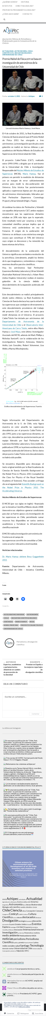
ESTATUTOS (7, 6)
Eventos (36, 924)
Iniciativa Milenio (23, 53)
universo (13, 951)
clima (24, 911)
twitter (11, 948)
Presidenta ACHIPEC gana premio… (24, 994)
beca (24, 905)
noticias (7, 939)
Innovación (18, 930)
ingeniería (28, 927)
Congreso (5, 914)
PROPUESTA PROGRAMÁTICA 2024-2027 (18, 10)
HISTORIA (25, 2)
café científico (14, 907)
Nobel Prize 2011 (11, 625)
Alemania (14, 902)
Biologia (5, 907)
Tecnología (37, 945)
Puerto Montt (28, 942)
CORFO (21, 914)
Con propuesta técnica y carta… (28, 969)
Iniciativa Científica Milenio (24, 618)
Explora (6, 927)
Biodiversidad (36, 905)
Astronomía (21, 51)
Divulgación (10, 920)
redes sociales (8, 946)
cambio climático (26, 907)
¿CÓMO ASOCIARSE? (10, 14)
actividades (22, 899)
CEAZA (34, 907)
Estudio (29, 924)
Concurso (39, 911)
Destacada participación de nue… (25, 975)
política (16, 942)
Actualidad (8, 51)
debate (19, 917)
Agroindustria (6, 902)
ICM (17, 927)
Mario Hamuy (29, 174)
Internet (40, 929)
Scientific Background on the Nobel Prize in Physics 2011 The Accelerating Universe (23, 487)
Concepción (30, 911)
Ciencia (16, 910)
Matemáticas (28, 933)
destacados (28, 917)
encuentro (5, 924)
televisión (5, 948)
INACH (22, 927)
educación (36, 921)
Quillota (35, 942)
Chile (30, 51)
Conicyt (13, 913)
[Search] (4, 19)
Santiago (24, 945)
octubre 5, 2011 (14, 96)
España (11, 924)
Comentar (35, 714)
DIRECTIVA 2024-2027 (24, 6)
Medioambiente (25, 936)
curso (15, 917)
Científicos (8, 53)
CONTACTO (27, 14)
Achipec (31, 96)
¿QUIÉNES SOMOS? (9, 2)
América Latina (22, 902)
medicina (37, 933)
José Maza (15, 331)
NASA (34, 936)
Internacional (29, 929)
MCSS (32, 621)
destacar (38, 917)
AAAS (4, 899)
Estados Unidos (21, 924)
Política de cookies (24, 1007)
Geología (13, 927)
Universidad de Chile (12, 55)
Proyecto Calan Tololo (32, 625)
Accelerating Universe (14, 614)
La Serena (21, 933)
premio (21, 942)
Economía (28, 921)
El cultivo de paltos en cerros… (31, 988)
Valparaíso (20, 951)
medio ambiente (10, 935)
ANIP (29, 902)
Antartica (34, 902)
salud (17, 946)
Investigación (9, 932)
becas (28, 904)
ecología (22, 921)
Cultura (25, 914)
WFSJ (27, 951)
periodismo (20, 939)
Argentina (5, 905)
